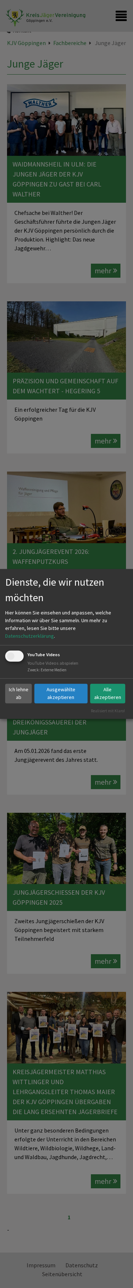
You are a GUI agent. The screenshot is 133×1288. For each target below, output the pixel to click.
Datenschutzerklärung (29, 636)
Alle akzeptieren (107, 693)
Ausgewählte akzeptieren (61, 693)
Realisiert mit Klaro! (108, 710)
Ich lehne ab (18, 693)
